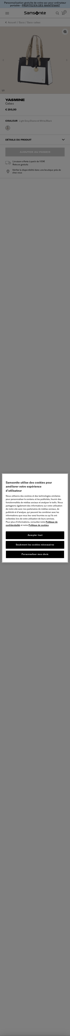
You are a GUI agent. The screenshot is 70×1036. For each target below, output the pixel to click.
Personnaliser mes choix (35, 554)
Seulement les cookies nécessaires (35, 544)
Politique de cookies (39, 525)
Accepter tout (35, 535)
